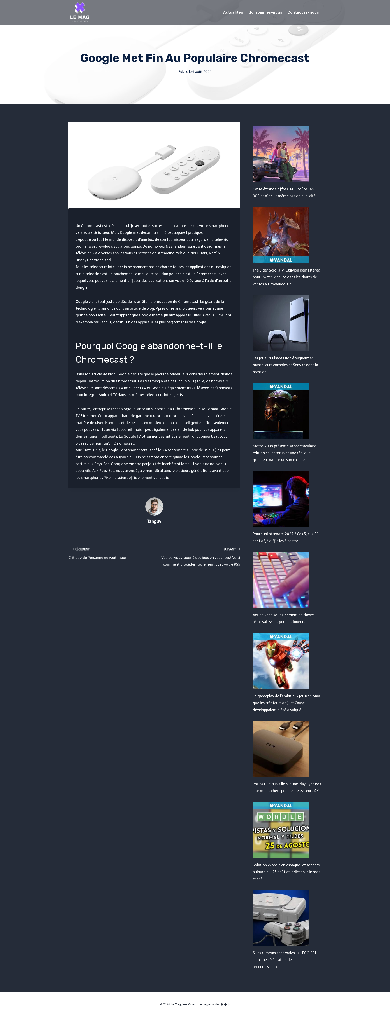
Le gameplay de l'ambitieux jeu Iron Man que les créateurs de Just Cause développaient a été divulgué (286, 703)
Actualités (233, 12)
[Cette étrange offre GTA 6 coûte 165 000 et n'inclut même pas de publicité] (287, 154)
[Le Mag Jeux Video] (79, 12)
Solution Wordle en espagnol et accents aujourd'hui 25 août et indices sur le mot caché (286, 872)
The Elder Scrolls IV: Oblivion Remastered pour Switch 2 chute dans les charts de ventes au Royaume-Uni (286, 277)
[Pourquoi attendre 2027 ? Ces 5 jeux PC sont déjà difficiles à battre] (287, 499)
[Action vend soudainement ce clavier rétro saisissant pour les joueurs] (287, 580)
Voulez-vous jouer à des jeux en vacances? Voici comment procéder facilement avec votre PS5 (200, 557)
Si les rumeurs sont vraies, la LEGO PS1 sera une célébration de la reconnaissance (284, 960)
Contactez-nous (303, 12)
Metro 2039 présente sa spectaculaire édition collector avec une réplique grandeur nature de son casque (284, 453)
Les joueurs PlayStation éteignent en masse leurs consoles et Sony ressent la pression (285, 365)
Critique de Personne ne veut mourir (98, 554)
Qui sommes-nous (265, 12)
